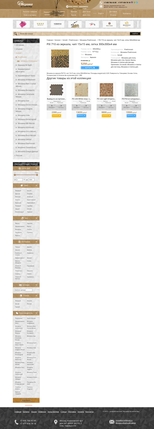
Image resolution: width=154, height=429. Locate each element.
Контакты (127, 13)
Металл (29, 258)
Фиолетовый (19, 212)
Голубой (29, 194)
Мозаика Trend (32, 372)
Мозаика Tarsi (19, 367)
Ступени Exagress (29, 388)
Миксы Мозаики (18, 262)
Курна (29, 226)
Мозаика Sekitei (24, 139)
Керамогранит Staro (26, 75)
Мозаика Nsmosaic (18, 358)
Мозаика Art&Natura (30, 322)
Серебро (29, 206)
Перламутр (30, 266)
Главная (50, 40)
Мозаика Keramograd (27, 119)
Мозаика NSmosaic (26, 127)
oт (15, 180)
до (27, 180)
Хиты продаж (53, 411)
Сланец (17, 274)
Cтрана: (63, 101)
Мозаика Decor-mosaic (27, 105)
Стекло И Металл (18, 278)
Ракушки (30, 271)
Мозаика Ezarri (32, 343)
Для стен (86, 15)
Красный (18, 203)
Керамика (30, 253)
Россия (19, 155)
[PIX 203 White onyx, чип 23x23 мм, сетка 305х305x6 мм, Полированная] (81, 90)
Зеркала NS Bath (25, 65)
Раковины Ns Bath (31, 383)
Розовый (18, 206)
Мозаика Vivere (32, 377)
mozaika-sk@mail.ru (124, 420)
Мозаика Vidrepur (18, 378)
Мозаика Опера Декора (28, 151)
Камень (29, 250)
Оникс (29, 261)
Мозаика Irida (24, 115)
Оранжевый (31, 203)
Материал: (50, 101)
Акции (34, 411)
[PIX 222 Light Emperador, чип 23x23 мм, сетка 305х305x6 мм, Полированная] (106, 90)
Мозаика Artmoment (18, 327)
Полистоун (18, 271)
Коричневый (31, 200)
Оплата (113, 15)
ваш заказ (73, 6)
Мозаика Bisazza (18, 332)
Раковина (18, 232)
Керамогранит (20, 226)
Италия (19, 49)
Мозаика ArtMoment (26, 79)
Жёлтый (17, 197)
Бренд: (55, 102)
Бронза (17, 194)
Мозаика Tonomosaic (27, 147)
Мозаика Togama (30, 368)
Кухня (73, 15)
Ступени (29, 232)
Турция (17, 307)
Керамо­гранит (47, 13)
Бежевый (18, 191)
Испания (20, 45)
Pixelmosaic (22, 57)
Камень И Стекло (18, 254)
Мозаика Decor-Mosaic (19, 344)
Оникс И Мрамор (18, 267)
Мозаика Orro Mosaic (27, 131)
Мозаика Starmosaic (26, 143)
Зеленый (30, 197)
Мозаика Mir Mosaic (26, 123)
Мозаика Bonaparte (26, 90)
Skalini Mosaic (31, 318)
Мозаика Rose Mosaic (27, 135)
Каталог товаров (30, 11)
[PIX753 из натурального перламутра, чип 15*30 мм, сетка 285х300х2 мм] (131, 90)
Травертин (30, 277)
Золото (17, 200)
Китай (18, 53)
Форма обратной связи (126, 423)
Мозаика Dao (23, 101)
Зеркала (29, 223)
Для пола (86, 11)
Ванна (17, 223)
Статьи (64, 411)
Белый (29, 191)
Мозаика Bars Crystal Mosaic (26, 84)
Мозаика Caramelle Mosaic (25, 95)
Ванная (74, 11)
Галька (17, 247)
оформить (83, 6)
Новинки (42, 411)
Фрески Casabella (18, 393)
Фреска (17, 235)
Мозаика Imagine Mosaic (24, 110)
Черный (29, 212)
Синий (29, 209)
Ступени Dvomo (18, 388)
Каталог (58, 40)
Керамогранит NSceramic (23, 70)
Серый (17, 209)
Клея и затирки (30, 15)
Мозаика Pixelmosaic (29, 61)
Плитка (61, 15)
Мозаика (61, 11)
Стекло (29, 274)
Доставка (113, 11)
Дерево (29, 247)
